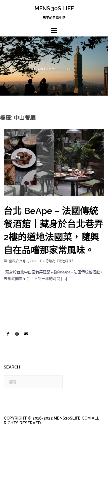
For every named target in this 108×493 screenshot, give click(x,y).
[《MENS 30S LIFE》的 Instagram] (17, 334)
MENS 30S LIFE (54, 8)
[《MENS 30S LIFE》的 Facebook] (8, 334)
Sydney (14, 484)
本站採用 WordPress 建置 (24, 476)
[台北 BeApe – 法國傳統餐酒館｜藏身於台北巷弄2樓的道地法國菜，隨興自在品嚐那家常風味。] (54, 161)
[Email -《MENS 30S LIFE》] (26, 334)
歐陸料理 (65, 261)
